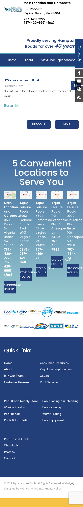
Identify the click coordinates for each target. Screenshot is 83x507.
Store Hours (7, 287)
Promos (9, 452)
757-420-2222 (35, 19)
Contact (9, 458)
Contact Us (13, 287)
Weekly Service (14, 407)
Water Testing (51, 414)
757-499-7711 (40, 253)
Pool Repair (12, 414)
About (8, 369)
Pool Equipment (53, 420)
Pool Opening (51, 407)
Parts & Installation (17, 420)
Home (8, 363)
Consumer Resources (54, 363)
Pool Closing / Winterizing (60, 401)
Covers (45, 376)
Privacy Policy (53, 488)
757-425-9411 (23, 258)
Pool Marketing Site (31, 488)
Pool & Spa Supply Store (21, 401)
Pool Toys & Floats (17, 439)
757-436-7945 (55, 245)
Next (66, 124)
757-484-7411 (71, 253)
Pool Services (49, 382)
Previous (38, 124)
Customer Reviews (16, 382)
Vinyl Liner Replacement (56, 369)
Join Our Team (14, 376)
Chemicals (11, 445)
